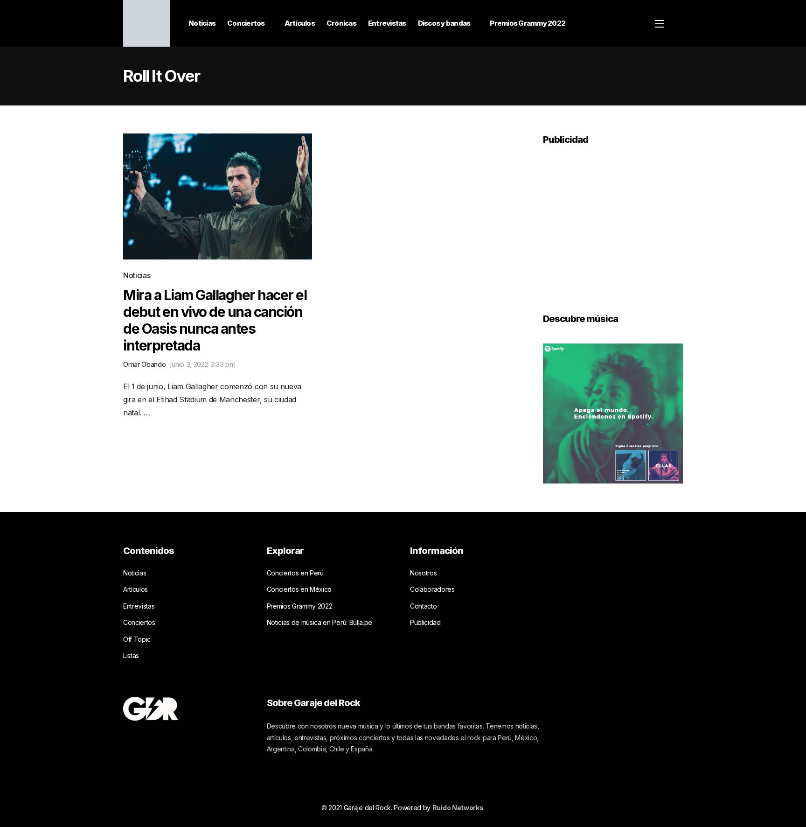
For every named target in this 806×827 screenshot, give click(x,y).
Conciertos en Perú (295, 573)
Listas (131, 655)
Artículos (300, 23)
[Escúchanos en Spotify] (613, 412)
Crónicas (341, 23)
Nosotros (423, 573)
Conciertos (246, 23)
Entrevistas (387, 23)
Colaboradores (432, 589)
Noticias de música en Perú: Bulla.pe (319, 622)
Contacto (423, 606)
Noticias (201, 23)
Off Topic (137, 639)
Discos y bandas (444, 23)
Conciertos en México (299, 589)
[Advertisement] (613, 222)
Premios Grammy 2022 (527, 23)
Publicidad (425, 622)
